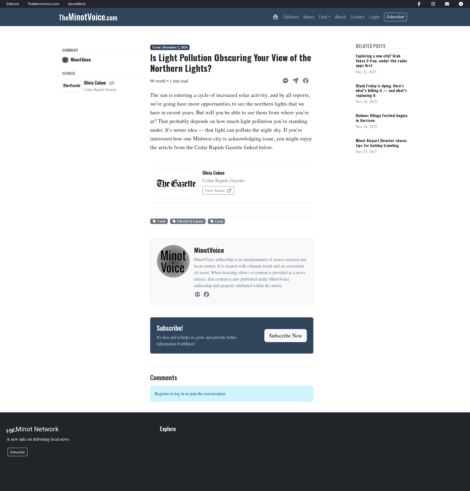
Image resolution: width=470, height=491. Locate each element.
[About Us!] (459, 4)
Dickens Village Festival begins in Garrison (382, 117)
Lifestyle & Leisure (190, 221)
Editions (291, 17)
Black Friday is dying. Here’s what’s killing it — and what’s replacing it (381, 90)
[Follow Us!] (417, 4)
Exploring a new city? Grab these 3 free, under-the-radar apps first (381, 60)
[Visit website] (197, 294)
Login (374, 17)
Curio (161, 221)
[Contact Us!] (445, 4)
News (308, 17)
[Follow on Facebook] (206, 294)
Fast (323, 17)
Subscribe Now (285, 335)
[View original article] (112, 82)
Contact (357, 17)
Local (219, 221)
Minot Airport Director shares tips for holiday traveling (381, 142)
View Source (215, 190)
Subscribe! (395, 17)
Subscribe (17, 452)
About (340, 17)
